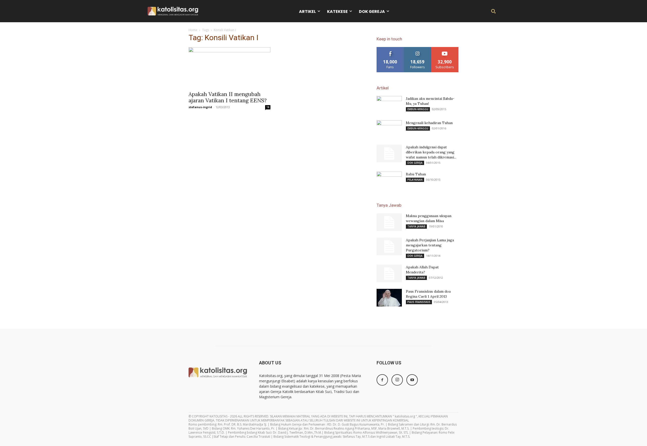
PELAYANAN (415, 179)
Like (390, 49)
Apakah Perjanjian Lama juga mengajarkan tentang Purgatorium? (430, 245)
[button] (493, 11)
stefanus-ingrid (200, 107)
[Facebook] (382, 380)
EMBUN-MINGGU (417, 109)
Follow (418, 49)
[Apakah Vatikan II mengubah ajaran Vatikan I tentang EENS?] (229, 67)
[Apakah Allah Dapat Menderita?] (389, 273)
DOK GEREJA (415, 163)
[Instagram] (397, 380)
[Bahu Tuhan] (389, 180)
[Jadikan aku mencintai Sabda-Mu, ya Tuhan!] (389, 105)
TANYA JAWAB (416, 226)
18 (267, 107)
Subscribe (445, 49)
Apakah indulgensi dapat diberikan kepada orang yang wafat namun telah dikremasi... (431, 152)
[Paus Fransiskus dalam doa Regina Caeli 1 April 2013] (389, 298)
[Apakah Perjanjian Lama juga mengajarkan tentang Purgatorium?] (389, 246)
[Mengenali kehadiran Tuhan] (389, 129)
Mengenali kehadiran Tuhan (429, 123)
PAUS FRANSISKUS (418, 302)
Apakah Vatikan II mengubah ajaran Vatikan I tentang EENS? (228, 97)
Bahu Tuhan (416, 174)
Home (193, 30)
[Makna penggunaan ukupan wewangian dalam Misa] (389, 222)
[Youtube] (412, 380)
